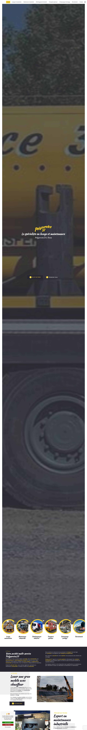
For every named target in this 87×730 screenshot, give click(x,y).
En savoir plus (18, 703)
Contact (81, 2)
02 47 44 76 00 (36, 277)
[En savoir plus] (9, 626)
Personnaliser (8, 727)
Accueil (8, 2)
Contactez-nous (53, 277)
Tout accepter (8, 722)
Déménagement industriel (41, 2)
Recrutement (74, 2)
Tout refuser (8, 724)
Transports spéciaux (53, 2)
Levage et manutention (16, 2)
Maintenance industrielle (29, 2)
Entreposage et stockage (65, 2)
